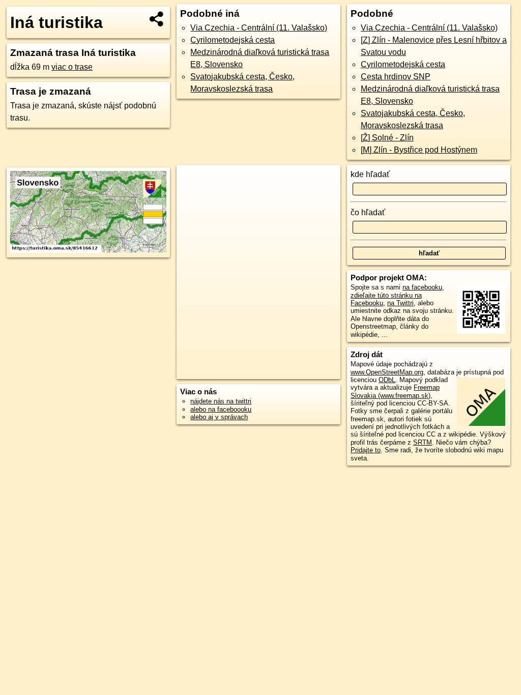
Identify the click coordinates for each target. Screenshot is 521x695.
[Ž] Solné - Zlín (387, 137)
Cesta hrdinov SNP (395, 76)
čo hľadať (368, 212)
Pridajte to (366, 450)
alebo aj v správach (219, 417)
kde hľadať (370, 174)
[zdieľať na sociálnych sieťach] (157, 19)
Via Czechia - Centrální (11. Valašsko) (258, 27)
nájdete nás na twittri (220, 401)
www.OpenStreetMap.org (387, 372)
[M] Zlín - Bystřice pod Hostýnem (419, 150)
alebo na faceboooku (220, 409)
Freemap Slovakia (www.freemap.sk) (395, 391)
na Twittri (400, 303)
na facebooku (422, 287)
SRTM (422, 442)
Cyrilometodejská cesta (232, 40)
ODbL (387, 380)
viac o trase (72, 67)
